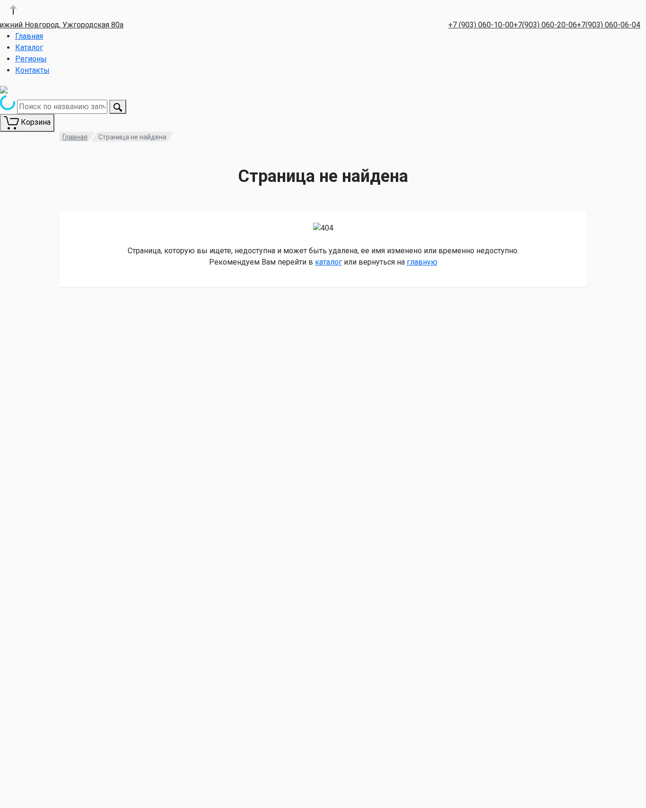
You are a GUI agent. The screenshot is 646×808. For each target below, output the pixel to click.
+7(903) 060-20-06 (545, 24)
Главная (29, 36)
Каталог (29, 47)
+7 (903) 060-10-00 (481, 24)
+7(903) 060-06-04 (608, 24)
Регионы (31, 58)
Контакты (32, 70)
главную (422, 262)
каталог (328, 262)
